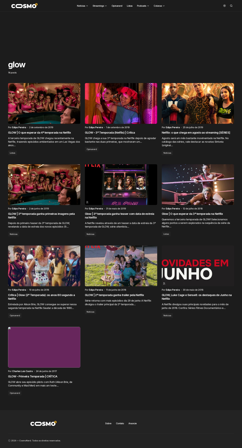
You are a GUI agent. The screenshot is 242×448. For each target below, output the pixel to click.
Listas (12, 153)
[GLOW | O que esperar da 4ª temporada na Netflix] (44, 103)
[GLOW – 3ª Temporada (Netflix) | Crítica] (121, 103)
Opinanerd (92, 149)
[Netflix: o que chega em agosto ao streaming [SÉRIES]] (198, 103)
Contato (120, 423)
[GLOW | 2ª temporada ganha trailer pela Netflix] (121, 266)
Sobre (108, 423)
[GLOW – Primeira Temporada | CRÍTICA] (44, 347)
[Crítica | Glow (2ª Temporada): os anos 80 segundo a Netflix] (44, 266)
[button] (224, 5)
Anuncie (132, 423)
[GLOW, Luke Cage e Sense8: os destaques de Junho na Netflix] (198, 266)
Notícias (167, 153)
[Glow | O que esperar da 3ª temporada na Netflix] (198, 184)
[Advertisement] (85, 31)
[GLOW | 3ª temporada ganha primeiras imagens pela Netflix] (44, 184)
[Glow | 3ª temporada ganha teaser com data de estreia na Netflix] (121, 184)
